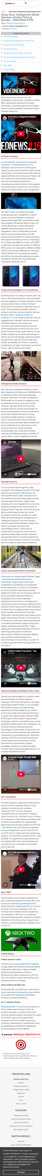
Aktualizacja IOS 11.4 (10, 1006)
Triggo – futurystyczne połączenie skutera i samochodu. (20, 579)
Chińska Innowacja (10, 37)
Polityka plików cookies (21, 1090)
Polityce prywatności (30, 1154)
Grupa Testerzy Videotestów (21, 1145)
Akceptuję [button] (21, 1172)
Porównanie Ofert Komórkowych (21, 1126)
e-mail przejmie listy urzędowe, (26, 964)
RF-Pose (20, 705)
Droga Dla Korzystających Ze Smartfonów (19, 41)
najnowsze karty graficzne (17, 992)
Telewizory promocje (21, 1115)
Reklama (21, 1083)
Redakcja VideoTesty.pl (16, 23)
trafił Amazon (26, 493)
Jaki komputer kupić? (21, 1129)
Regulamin (21, 1093)
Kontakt (21, 1097)
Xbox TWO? (8, 65)
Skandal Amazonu (10, 49)
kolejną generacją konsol (25, 903)
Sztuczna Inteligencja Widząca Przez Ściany (19, 57)
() (11, 29)
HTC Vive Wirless (10, 61)
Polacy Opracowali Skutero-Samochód (18, 53)
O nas (21, 1100)
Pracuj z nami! (21, 1104)
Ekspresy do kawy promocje (21, 1119)
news (3, 11)
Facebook (21, 1141)
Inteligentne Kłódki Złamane (14, 45)
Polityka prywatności (21, 1086)
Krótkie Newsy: (9, 69)
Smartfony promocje (21, 1122)
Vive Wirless (7, 827)
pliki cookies (24, 1150)
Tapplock (9, 392)
